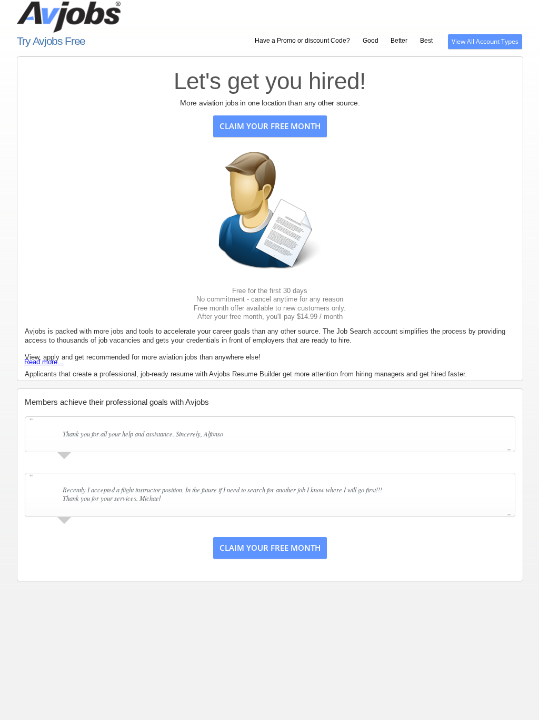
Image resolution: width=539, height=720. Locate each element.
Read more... (44, 362)
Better (399, 40)
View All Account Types (485, 41)
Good (370, 40)
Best (426, 40)
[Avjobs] (131, 13)
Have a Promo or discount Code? (302, 40)
